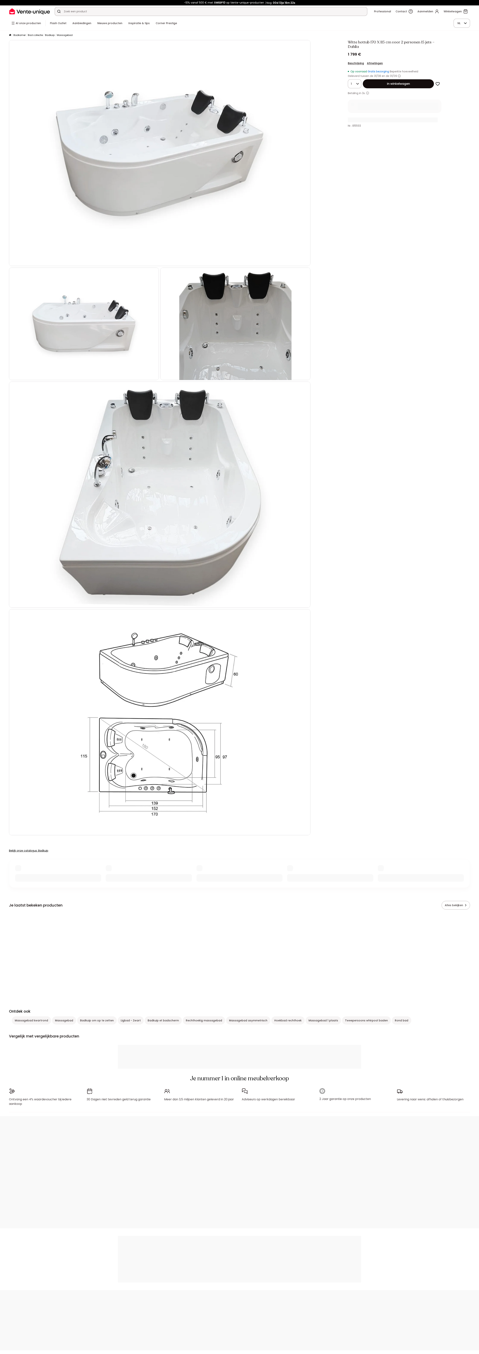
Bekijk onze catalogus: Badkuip (28, 850)
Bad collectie (35, 35)
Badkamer (19, 35)
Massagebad (65, 35)
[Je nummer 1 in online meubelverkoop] (29, 11)
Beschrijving (356, 63)
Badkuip (50, 35)
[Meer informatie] (399, 75)
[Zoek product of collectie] (59, 11)
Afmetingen (375, 63)
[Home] (10, 35)
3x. (363, 93)
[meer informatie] (367, 93)
